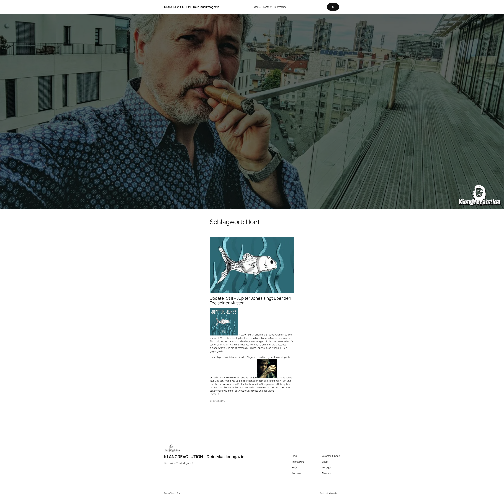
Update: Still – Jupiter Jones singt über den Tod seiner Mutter (250, 300)
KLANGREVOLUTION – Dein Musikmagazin (191, 7)
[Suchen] (333, 7)
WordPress (335, 493)
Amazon (242, 390)
